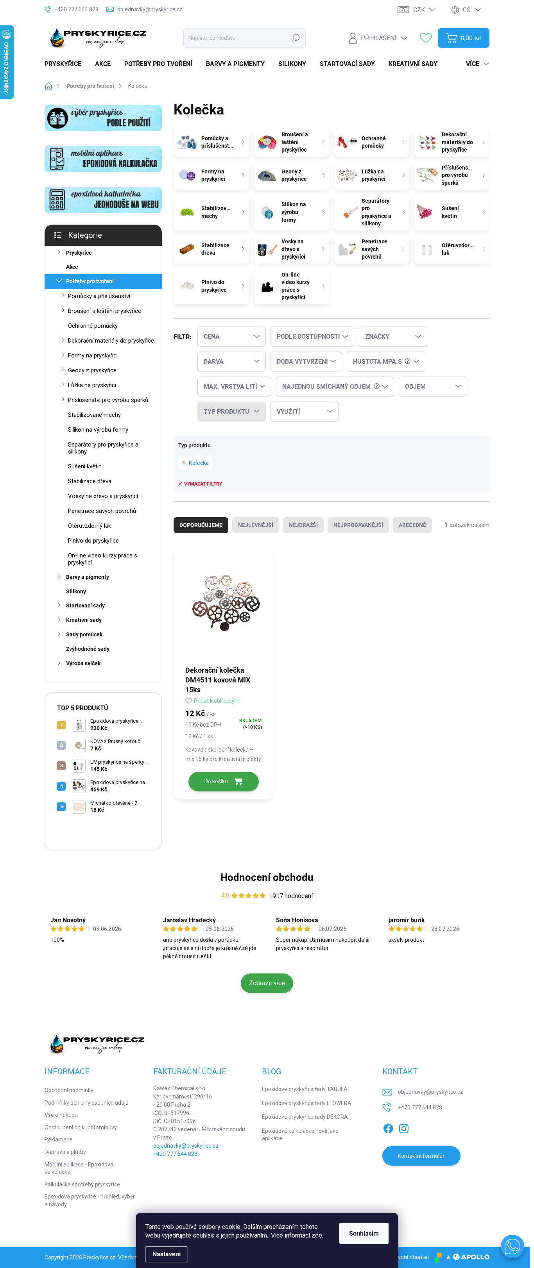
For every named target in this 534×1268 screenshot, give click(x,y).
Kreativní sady (84, 620)
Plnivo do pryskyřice (93, 540)
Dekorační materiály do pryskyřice (111, 340)
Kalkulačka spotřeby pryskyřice (82, 1184)
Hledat (296, 38)
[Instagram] (404, 1127)
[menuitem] (66, 64)
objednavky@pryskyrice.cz (186, 1146)
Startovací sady (85, 605)
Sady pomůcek (84, 634)
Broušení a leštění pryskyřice (104, 310)
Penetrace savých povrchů (102, 510)
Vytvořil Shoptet (409, 1257)
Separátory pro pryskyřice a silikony (103, 448)
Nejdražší (303, 525)
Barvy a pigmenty (87, 577)
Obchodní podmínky (69, 1090)
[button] (512, 1246)
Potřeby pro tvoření (90, 281)
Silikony (76, 591)
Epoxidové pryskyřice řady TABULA (305, 1089)
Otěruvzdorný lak (89, 525)
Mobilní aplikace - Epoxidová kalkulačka (79, 1168)
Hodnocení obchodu (267, 877)
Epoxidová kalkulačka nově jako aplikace (300, 1135)
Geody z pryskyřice (92, 370)
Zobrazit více (267, 983)
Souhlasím (364, 1233)
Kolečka (199, 463)
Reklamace (58, 1139)
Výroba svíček (83, 663)
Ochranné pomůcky (93, 325)
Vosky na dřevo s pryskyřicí (103, 496)
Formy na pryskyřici (93, 355)
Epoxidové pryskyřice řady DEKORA (305, 1117)
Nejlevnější (255, 525)
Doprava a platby (65, 1152)
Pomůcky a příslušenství (99, 296)
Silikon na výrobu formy (98, 429)
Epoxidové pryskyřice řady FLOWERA (306, 1103)
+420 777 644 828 (175, 1154)
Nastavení (166, 1254)
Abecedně (412, 525)
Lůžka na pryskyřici (92, 385)
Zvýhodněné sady (87, 649)
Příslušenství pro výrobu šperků (108, 400)
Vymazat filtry (203, 484)
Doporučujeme (200, 525)
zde (317, 1235)
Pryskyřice (79, 253)
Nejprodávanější (358, 525)
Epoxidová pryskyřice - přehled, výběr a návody (90, 1200)
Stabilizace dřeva (89, 481)
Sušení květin (85, 466)
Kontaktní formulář (421, 1156)
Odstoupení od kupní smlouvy (81, 1127)
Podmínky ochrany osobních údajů (87, 1103)
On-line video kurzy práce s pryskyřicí (102, 559)
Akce (72, 267)
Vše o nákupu (61, 1115)
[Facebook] (388, 1127)
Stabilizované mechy (94, 414)
